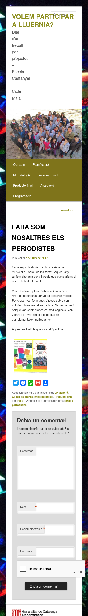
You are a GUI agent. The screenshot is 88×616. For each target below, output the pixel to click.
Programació (22, 196)
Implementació (48, 175)
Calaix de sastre (22, 397)
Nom (28, 506)
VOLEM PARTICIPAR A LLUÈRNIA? (43, 20)
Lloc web (26, 551)
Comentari (26, 451)
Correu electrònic (32, 528)
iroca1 (21, 401)
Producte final (23, 185)
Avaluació (47, 185)
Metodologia (22, 175)
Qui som (19, 164)
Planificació (41, 164)
